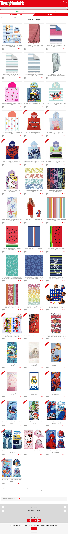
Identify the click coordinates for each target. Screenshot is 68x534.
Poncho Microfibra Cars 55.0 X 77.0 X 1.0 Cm (34, 133)
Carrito (66, 2)
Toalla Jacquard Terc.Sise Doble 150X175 (34, 191)
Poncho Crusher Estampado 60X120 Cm (34, 103)
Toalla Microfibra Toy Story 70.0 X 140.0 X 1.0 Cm (34, 422)
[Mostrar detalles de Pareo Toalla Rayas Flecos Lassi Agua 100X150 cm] (12, 63)
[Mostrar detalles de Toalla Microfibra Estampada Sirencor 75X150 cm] (34, 352)
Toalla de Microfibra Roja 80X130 (34, 219)
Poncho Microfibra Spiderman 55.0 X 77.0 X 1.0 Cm (12, 162)
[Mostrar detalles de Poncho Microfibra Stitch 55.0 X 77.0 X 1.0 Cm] (34, 149)
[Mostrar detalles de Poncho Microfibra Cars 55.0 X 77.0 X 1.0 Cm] (34, 121)
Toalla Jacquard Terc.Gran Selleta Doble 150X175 (56, 220)
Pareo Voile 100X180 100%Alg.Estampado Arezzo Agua (56, 75)
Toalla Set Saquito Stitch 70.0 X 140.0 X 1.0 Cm (12, 480)
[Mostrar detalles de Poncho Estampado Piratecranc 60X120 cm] (56, 92)
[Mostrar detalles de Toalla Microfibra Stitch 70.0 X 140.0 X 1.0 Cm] (12, 410)
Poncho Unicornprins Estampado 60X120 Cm (12, 191)
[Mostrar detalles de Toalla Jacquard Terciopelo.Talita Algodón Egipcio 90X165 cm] (12, 294)
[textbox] (32, 8)
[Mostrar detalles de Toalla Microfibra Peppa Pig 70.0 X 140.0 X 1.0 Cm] (12, 381)
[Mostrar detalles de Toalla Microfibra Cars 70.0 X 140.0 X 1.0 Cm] (34, 323)
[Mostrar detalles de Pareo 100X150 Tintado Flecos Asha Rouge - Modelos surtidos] (34, 34)
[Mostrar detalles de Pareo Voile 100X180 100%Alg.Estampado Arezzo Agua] (56, 63)
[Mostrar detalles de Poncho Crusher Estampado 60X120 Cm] (34, 92)
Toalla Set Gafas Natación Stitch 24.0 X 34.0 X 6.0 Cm (12, 451)
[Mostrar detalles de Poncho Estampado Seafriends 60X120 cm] (12, 121)
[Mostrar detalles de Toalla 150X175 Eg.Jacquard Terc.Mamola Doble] (56, 178)
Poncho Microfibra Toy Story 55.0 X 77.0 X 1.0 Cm (56, 162)
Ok (34, 528)
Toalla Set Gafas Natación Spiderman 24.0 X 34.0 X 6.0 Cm (56, 422)
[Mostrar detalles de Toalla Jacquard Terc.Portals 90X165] (34, 236)
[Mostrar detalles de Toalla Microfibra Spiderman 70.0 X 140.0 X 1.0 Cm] (56, 381)
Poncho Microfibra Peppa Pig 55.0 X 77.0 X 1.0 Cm (56, 133)
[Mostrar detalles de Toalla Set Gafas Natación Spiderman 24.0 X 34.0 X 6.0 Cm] (56, 410)
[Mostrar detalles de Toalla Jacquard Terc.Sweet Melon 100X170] (56, 236)
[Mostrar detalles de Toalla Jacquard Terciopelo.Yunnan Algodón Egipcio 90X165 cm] (34, 294)
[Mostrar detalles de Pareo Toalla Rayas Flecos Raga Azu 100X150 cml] (34, 63)
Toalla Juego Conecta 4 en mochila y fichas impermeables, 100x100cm (56, 307)
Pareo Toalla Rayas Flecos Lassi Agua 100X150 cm (12, 75)
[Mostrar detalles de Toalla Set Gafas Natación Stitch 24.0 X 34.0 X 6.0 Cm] (12, 439)
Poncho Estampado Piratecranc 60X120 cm (56, 104)
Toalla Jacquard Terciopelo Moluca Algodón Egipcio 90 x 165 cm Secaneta (12, 278)
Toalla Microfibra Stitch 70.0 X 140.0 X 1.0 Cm (12, 422)
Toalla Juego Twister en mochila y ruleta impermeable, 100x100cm (12, 335)
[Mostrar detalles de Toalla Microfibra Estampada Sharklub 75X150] (12, 352)
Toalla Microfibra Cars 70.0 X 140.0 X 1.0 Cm (34, 335)
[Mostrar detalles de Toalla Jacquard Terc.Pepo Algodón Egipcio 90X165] (12, 236)
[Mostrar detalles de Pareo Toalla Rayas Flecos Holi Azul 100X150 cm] (56, 34)
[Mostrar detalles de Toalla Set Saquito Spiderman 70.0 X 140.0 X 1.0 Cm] (56, 439)
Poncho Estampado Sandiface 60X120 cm (12, 104)
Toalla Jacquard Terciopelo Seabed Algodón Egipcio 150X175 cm (34, 278)
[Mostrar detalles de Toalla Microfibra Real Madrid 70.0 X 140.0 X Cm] (34, 381)
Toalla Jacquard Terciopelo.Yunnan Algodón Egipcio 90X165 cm (34, 307)
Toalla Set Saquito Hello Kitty (34, 451)
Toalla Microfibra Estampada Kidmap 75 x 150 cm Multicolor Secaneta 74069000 (56, 335)
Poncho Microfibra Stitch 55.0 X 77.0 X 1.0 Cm (34, 162)
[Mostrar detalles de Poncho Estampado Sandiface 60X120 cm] (12, 92)
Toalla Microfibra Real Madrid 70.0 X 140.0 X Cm (34, 393)
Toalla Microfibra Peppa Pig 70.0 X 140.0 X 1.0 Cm (12, 393)
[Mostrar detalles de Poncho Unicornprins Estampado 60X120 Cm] (12, 178)
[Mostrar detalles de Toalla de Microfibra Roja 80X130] (34, 207)
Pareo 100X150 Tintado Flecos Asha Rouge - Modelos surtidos (34, 46)
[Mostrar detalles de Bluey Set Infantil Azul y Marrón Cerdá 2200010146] (12, 34)
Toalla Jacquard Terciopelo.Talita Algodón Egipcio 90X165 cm (12, 307)
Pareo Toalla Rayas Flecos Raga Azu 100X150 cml (34, 75)
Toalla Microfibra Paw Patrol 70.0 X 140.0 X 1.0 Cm (56, 364)
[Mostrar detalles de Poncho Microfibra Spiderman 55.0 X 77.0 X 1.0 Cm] (12, 149)
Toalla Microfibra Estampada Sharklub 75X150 (12, 364)
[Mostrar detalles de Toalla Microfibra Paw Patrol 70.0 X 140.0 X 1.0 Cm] (56, 352)
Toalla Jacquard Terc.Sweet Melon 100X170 (55, 249)
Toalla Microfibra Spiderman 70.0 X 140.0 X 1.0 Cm (56, 393)
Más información (34, 532)
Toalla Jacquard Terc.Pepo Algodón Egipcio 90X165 (12, 249)
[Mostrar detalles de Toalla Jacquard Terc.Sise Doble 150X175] (34, 178)
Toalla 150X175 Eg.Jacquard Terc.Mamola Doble (56, 191)
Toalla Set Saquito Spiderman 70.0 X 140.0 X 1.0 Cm (56, 451)
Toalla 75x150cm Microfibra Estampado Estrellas (12, 220)
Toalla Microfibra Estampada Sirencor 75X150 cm (33, 364)
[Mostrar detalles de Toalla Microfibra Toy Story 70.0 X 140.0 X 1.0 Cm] (34, 410)
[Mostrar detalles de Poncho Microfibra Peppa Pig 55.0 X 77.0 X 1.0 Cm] (56, 121)
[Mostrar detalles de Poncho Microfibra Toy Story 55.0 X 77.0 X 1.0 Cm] (56, 149)
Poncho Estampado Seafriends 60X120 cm (12, 133)
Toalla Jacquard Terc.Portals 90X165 (34, 248)
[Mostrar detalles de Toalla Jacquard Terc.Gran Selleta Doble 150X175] (56, 207)
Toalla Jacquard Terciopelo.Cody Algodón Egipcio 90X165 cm (56, 278)
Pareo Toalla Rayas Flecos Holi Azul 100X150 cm (56, 46)
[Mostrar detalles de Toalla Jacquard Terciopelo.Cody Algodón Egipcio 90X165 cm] (56, 265)
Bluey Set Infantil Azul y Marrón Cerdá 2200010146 (12, 46)
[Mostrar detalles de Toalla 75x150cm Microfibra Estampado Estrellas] (12, 207)
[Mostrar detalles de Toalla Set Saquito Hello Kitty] (34, 439)
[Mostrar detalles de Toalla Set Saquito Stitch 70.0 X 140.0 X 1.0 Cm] (12, 468)
